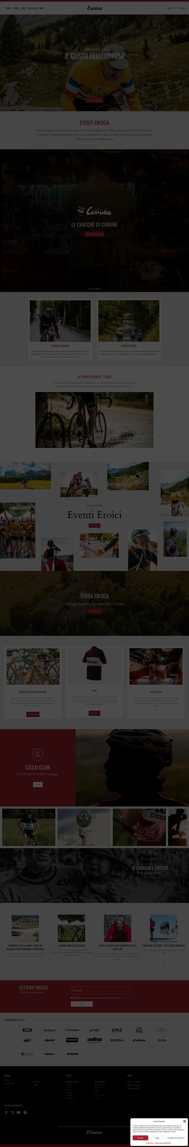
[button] (185, 1121)
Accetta (140, 1138)
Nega (157, 1138)
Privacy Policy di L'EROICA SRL (163, 1143)
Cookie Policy (150, 1143)
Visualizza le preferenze (176, 1138)
